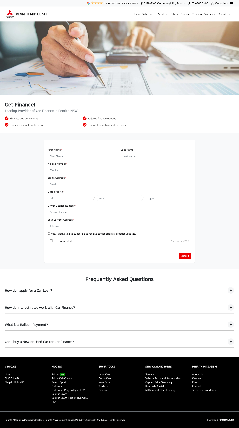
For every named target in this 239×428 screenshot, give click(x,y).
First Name (55, 149)
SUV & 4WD (12, 378)
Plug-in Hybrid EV (15, 382)
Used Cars (104, 374)
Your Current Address (61, 219)
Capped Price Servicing (158, 382)
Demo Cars (105, 378)
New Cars (104, 382)
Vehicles (147, 13)
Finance (185, 13)
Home (136, 13)
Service (208, 13)
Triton (55, 374)
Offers (174, 13)
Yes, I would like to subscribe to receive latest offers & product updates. (93, 233)
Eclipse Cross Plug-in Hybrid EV (70, 397)
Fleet (195, 382)
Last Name (128, 149)
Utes (7, 374)
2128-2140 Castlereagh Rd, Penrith (164, 3)
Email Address (57, 177)
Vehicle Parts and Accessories (163, 378)
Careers (196, 378)
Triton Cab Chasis (62, 378)
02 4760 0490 (200, 3)
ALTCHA (186, 241)
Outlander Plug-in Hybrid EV (68, 389)
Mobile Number (57, 163)
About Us (224, 13)
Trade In (197, 13)
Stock (161, 13)
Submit (185, 255)
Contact (196, 385)
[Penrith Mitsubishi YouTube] (232, 3)
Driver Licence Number (62, 205)
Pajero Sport (59, 382)
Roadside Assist (154, 385)
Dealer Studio (227, 419)
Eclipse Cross (59, 393)
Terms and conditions (204, 389)
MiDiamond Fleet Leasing (160, 389)
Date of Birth (56, 191)
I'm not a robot (63, 240)
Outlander (58, 385)
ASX (54, 401)
